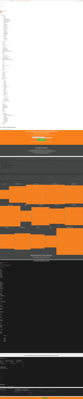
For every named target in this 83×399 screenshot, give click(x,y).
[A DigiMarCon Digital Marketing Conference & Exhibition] (25, 361)
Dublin (1, 309)
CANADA (1, 290)
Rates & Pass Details (13, 361)
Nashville (1, 282)
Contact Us (17, 362)
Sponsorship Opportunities (19, 360)
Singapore (1, 326)
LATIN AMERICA (2, 295)
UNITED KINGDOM (2, 301)
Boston (1, 270)
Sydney (1, 333)
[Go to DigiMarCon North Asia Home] (2, 5)
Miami (1, 281)
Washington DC (2, 288)
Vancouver (1, 294)
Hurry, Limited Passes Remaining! (26, 0)
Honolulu (1, 332)
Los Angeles (1, 277)
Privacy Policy (30, 392)
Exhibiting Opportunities (18, 361)
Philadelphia (1, 284)
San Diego (1, 286)
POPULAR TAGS (2, 384)
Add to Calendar (12, 0)
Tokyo (1, 327)
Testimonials (12, 362)
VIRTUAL (5, 335)
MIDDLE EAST (2, 311)
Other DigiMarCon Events (80, 1)
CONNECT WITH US (3, 367)
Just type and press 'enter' (0, 9)
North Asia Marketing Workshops (25, 390)
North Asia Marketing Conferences (11, 387)
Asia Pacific (5, 338)
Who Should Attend (7, 360)
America (5, 337)
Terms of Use (2, 395)
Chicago (1, 271)
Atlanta (1, 269)
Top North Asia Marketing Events (10, 386)
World (4, 341)
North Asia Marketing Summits (25, 389)
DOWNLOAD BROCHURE (2, 124)
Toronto (1, 293)
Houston (1, 275)
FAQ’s (6, 362)
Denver (1, 273)
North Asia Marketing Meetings (18, 389)
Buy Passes (12, 360)
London (1, 303)
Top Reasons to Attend (7, 361)
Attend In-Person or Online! (19, 0)
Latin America (5, 340)
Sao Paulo (1, 299)
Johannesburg (1, 320)
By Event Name (4, 262)
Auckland (1, 331)
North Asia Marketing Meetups (18, 390)
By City (7, 262)
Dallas (1, 272)
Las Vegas (1, 276)
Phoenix (1, 285)
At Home (5, 339)
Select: (0, 262)
